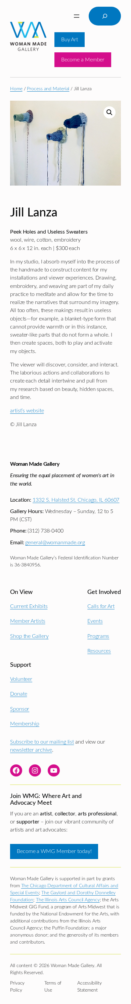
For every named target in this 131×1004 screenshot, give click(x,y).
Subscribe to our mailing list (42, 742)
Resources (99, 651)
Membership (24, 723)
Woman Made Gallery (34, 464)
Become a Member (83, 59)
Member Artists (27, 621)
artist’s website (27, 410)
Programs (98, 636)
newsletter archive (31, 750)
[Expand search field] (105, 16)
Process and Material (48, 89)
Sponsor (19, 709)
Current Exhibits (28, 606)
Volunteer (21, 679)
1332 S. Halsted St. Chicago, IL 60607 (76, 500)
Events (94, 621)
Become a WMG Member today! (54, 851)
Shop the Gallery (29, 636)
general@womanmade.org (55, 542)
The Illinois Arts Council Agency (68, 900)
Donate (18, 694)
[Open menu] (77, 16)
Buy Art (69, 39)
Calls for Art (101, 606)
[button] (109, 112)
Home (16, 89)
